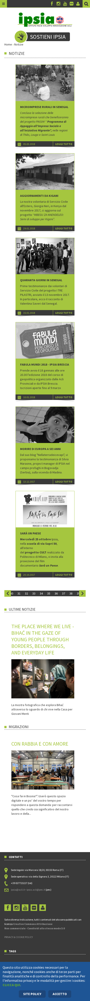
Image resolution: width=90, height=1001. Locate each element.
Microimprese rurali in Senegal (44, 107)
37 (63, 593)
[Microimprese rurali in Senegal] (45, 83)
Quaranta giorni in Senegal (41, 280)
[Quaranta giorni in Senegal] (45, 256)
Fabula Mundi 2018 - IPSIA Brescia (44, 364)
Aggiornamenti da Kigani (39, 196)
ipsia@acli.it (18, 889)
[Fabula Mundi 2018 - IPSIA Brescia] (45, 340)
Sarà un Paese (30, 533)
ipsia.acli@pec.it (36, 889)
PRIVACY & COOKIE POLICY (18, 937)
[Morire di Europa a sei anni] (45, 425)
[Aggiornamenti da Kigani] (45, 171)
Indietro (7, 593)
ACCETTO (60, 994)
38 (71, 593)
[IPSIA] (45, 19)
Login (78, 4)
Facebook (51, 4)
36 (56, 593)
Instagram (58, 4)
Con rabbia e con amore (39, 743)
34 (41, 593)
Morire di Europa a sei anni (40, 449)
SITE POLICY (32, 994)
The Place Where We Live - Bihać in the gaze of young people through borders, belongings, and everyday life (42, 639)
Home (8, 44)
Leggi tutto (63, 144)
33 (33, 593)
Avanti (82, 593)
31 (19, 593)
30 (11, 593)
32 (26, 593)
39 (78, 593)
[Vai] (86, 3)
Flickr (71, 4)
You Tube (65, 4)
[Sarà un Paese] (45, 509)
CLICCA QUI (11, 985)
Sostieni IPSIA (48, 36)
